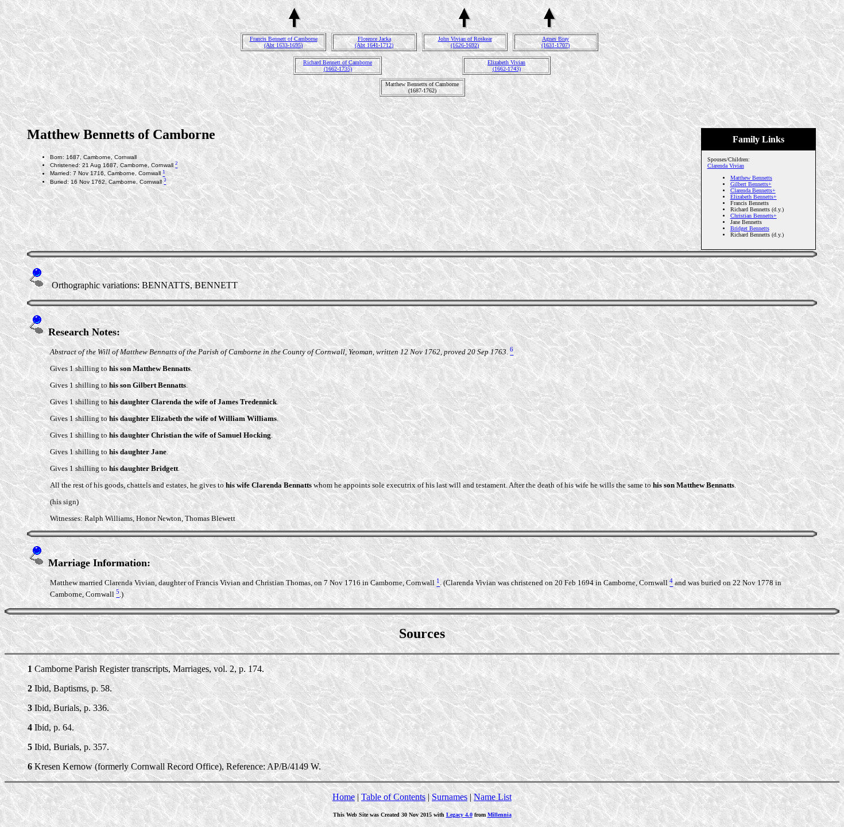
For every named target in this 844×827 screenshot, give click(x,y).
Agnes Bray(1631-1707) (555, 42)
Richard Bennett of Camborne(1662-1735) (337, 65)
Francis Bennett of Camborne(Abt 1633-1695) (284, 42)
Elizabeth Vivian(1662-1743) (506, 65)
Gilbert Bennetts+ (751, 184)
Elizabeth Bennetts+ (753, 197)
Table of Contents (393, 797)
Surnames (449, 797)
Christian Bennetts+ (753, 215)
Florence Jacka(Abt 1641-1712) (374, 42)
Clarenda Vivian (725, 166)
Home (343, 797)
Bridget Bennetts (749, 228)
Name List (493, 797)
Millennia (499, 814)
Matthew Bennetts (751, 178)
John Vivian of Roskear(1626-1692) (465, 42)
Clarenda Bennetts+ (753, 190)
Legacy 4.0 (459, 814)
